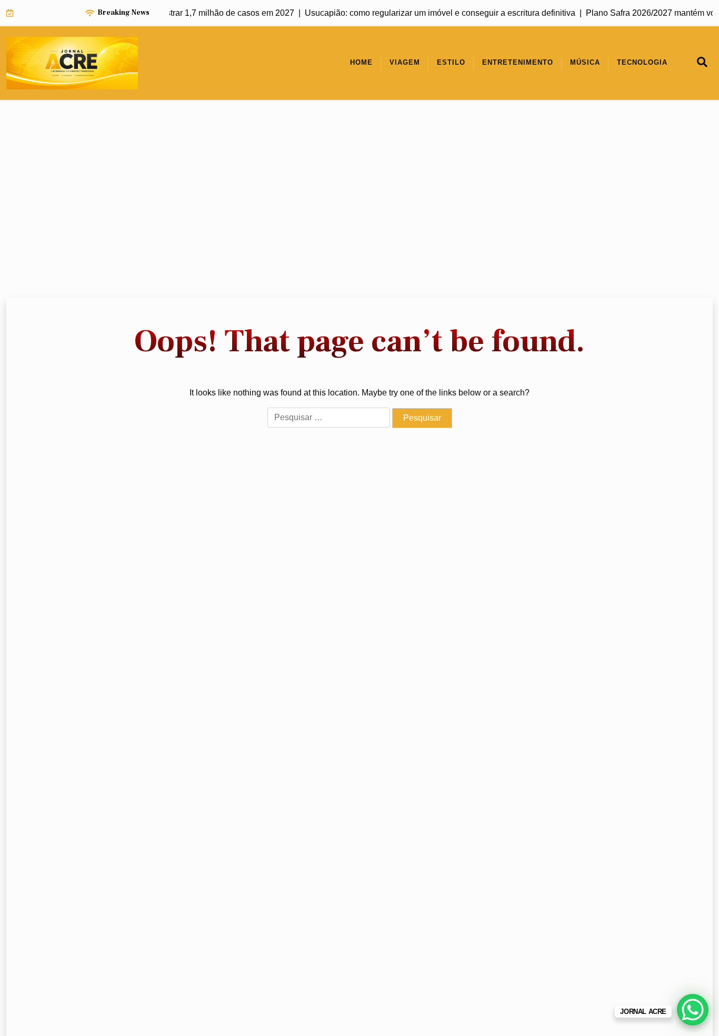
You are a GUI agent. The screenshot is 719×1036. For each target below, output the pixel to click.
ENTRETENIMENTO (517, 62)
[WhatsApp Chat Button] (692, 1009)
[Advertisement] (359, 198)
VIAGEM (405, 62)
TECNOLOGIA (642, 62)
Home (361, 62)
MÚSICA (585, 62)
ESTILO (451, 62)
